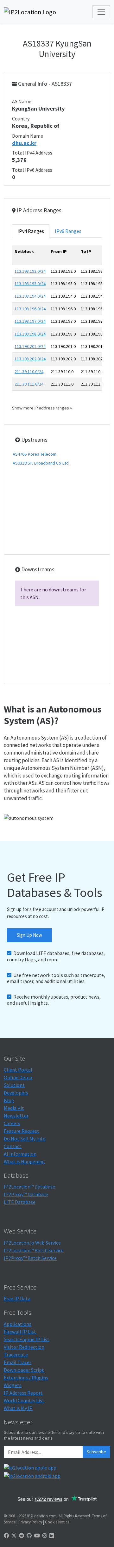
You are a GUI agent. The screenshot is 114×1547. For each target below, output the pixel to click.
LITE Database (19, 1202)
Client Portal (18, 1069)
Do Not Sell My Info (25, 1138)
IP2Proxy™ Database (26, 1194)
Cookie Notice (57, 1521)
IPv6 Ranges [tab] (68, 231)
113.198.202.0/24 (30, 359)
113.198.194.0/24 (30, 296)
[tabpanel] (57, 328)
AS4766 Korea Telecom (34, 454)
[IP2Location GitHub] (29, 1535)
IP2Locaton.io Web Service (32, 1243)
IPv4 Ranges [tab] (30, 231)
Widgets (13, 1385)
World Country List (24, 1400)
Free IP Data (17, 1298)
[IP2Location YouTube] (37, 1535)
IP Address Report (23, 1393)
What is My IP (18, 1408)
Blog (9, 1100)
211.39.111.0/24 (29, 384)
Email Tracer (17, 1362)
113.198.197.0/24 (30, 321)
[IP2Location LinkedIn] (51, 1535)
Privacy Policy (30, 1521)
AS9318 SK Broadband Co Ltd (41, 463)
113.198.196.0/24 (30, 309)
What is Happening (24, 1161)
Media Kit (14, 1108)
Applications (17, 1324)
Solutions (14, 1085)
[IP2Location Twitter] (13, 1535)
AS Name (21, 101)
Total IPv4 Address (32, 152)
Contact (13, 1146)
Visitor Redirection (24, 1347)
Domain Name (27, 136)
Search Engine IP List (26, 1339)
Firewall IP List (20, 1331)
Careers (12, 1123)
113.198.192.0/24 (30, 271)
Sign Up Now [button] (29, 935)
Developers (16, 1092)
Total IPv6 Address (32, 170)
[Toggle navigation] (101, 11)
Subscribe (96, 1452)
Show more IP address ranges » (42, 408)
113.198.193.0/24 (30, 283)
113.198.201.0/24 (30, 346)
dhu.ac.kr (24, 143)
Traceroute (16, 1354)
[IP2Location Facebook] (6, 1535)
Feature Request (21, 1131)
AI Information (20, 1154)
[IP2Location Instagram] (44, 1535)
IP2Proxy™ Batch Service (30, 1258)
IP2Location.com (42, 1515)
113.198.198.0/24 (30, 334)
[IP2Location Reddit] (21, 1535)
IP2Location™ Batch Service (34, 1250)
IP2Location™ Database (29, 1186)
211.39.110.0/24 (29, 371)
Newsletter (16, 1115)
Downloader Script (24, 1370)
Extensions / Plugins (26, 1377)
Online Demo (18, 1077)
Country (20, 118)
